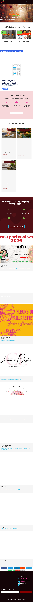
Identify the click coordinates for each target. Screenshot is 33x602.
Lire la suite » (6, 154)
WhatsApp (24, 220)
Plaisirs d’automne (23, 41)
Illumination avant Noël (9, 41)
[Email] (24, 210)
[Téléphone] (9, 210)
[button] (26, 1)
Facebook (9, 220)
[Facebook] (9, 218)
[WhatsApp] (24, 218)
